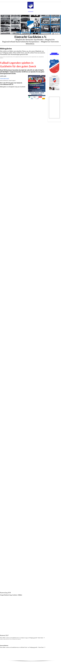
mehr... (1, 590)
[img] (30, 5)
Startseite (30, 11)
